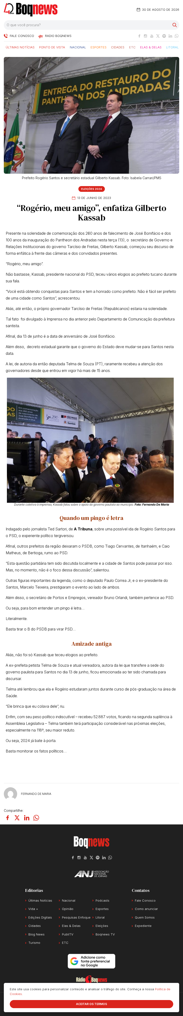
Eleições (102, 926)
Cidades (117, 47)
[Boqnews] (30, 9)
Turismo (34, 943)
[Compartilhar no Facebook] (7, 818)
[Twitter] (158, 36)
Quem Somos (145, 917)
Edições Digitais (40, 917)
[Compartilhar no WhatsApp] (36, 818)
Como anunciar (146, 909)
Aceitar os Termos (91, 1004)
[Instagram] (145, 36)
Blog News (36, 934)
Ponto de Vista (52, 47)
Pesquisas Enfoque (76, 917)
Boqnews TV (105, 934)
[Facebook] (139, 36)
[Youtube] (151, 36)
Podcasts (102, 900)
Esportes (99, 47)
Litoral (172, 47)
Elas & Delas (151, 47)
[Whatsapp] (176, 36)
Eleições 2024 (91, 189)
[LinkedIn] (170, 36)
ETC (132, 47)
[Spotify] (164, 36)
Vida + (33, 909)
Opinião (67, 909)
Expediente (143, 926)
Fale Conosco (145, 900)
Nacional (78, 47)
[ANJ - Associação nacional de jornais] (91, 874)
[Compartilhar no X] (17, 818)
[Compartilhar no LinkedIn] (26, 818)
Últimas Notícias (20, 47)
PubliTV (67, 934)
